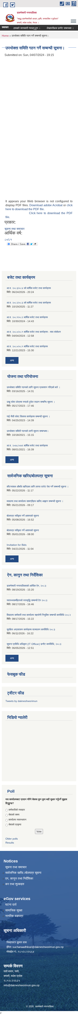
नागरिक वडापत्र (14, 916)
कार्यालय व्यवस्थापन (17, 819)
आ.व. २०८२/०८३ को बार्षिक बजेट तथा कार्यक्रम (29, 302)
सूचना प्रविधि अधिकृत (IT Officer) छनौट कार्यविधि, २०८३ (34, 644)
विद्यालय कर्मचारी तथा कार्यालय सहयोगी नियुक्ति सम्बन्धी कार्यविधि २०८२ (39, 614)
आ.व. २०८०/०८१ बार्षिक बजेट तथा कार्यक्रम (27, 346)
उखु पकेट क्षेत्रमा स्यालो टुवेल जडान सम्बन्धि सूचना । (31, 401)
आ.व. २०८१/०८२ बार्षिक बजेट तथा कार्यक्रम (27, 317)
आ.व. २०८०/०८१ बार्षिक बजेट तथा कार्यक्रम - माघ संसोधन (34, 331)
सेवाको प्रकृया (15, 824)
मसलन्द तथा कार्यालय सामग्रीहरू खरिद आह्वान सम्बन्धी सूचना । (35, 501)
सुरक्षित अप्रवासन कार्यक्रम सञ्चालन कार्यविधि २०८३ (31, 629)
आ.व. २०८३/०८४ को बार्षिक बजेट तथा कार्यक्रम (29, 288)
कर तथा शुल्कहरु (14, 884)
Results (9, 842)
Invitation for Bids (16, 544)
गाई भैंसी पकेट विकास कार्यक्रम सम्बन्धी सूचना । (28, 416)
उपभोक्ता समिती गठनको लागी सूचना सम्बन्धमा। (28, 430)
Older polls (11, 838)
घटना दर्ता (11, 904)
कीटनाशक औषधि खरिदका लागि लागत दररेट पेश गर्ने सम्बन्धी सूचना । (38, 486)
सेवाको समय (14, 814)
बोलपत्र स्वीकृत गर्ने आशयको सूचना (23, 515)
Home (5, 35)
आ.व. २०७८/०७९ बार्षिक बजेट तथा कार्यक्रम (27, 445)
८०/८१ (8, 239)
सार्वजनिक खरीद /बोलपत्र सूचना (23, 872)
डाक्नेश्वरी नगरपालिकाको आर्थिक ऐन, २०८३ (26, 585)
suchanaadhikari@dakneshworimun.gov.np (38, 946)
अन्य (12, 360)
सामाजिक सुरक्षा (13, 910)
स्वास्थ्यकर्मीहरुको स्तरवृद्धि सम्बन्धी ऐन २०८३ (27, 600)
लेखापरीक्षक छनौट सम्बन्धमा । (55, 28)
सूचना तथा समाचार (14, 228)
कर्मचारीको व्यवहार (17, 809)
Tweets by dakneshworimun (21, 701)
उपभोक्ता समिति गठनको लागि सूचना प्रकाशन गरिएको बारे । (33, 387)
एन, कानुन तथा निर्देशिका (19, 878)
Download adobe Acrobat (46, 205)
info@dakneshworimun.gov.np (21, 985)
